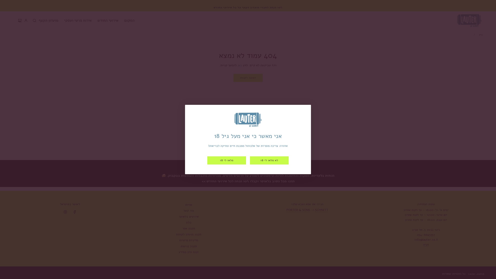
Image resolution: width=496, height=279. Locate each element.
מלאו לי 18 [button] (226, 160)
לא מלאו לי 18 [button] (269, 160)
